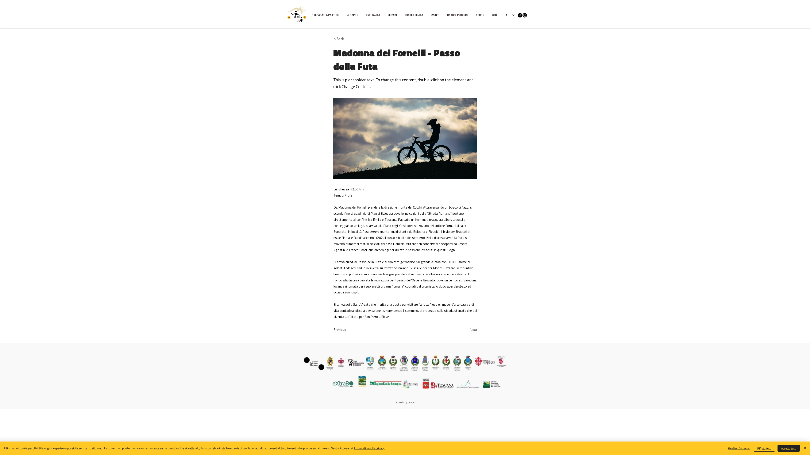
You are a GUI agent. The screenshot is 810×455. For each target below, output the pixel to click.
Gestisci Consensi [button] (739, 448)
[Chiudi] (804, 448)
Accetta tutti (788, 448)
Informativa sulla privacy (369, 448)
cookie (400, 402)
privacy (410, 402)
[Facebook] (520, 15)
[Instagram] (524, 15)
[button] (353, 15)
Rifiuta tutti (764, 448)
